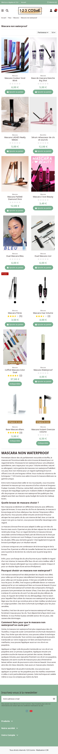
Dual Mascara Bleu (15, 256)
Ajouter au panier (16, 92)
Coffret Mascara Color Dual (15, 371)
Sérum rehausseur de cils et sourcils (43, 138)
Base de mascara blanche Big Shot (43, 79)
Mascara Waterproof (43, 369)
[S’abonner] (54, 699)
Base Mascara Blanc (15, 429)
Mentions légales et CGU (10, 2)
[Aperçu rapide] (26, 46)
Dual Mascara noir (43, 256)
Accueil (23, 2)
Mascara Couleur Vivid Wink (15, 79)
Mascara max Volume (43, 312)
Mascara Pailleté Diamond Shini (14, 197)
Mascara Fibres (15, 312)
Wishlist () (53, 2)
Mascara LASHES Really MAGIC (15, 138)
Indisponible (15, 384)
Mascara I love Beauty (43, 196)
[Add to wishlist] (26, 41)
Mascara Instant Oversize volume (43, 430)
